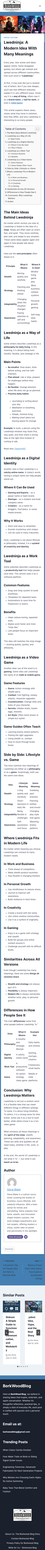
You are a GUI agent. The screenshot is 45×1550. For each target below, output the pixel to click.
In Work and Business (19, 177)
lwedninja (9, 1249)
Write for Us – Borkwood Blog (22, 1547)
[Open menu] (40, 6)
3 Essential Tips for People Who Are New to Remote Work (10, 1268)
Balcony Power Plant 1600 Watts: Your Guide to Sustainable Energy (33, 1270)
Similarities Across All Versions (20, 189)
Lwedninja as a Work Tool (18, 151)
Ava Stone (12, 1355)
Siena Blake (14, 1189)
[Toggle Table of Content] (36, 129)
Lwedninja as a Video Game (19, 159)
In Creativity (16, 183)
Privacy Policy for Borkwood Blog (22, 1543)
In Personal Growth (18, 180)
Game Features (17, 163)
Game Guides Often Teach (21, 165)
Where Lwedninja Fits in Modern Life (21, 173)
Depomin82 (20, 448)
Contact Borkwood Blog (22, 1538)
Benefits (14, 157)
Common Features (18, 154)
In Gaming (15, 186)
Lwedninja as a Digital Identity (20, 142)
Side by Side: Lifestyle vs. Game (21, 168)
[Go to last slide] (7, 1332)
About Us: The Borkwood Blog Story (22, 1534)
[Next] (38, 1332)
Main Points (15, 139)
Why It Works (16, 148)
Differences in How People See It (21, 192)
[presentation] (11, 1306)
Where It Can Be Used (19, 145)
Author (11, 201)
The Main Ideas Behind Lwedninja (21, 133)
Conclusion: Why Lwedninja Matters (20, 197)
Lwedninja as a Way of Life (19, 136)
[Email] (26, 1237)
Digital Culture (11, 37)
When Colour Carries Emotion (17, 1450)
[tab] (17, 1366)
